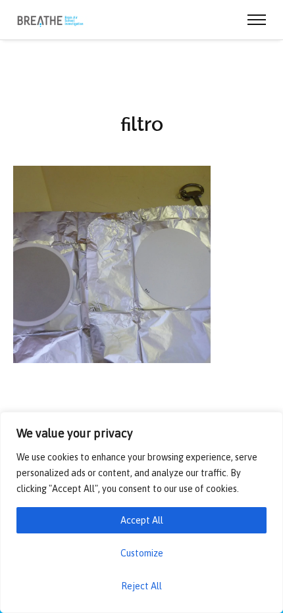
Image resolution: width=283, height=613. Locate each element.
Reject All (141, 586)
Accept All (141, 520)
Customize (141, 553)
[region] (141, 512)
